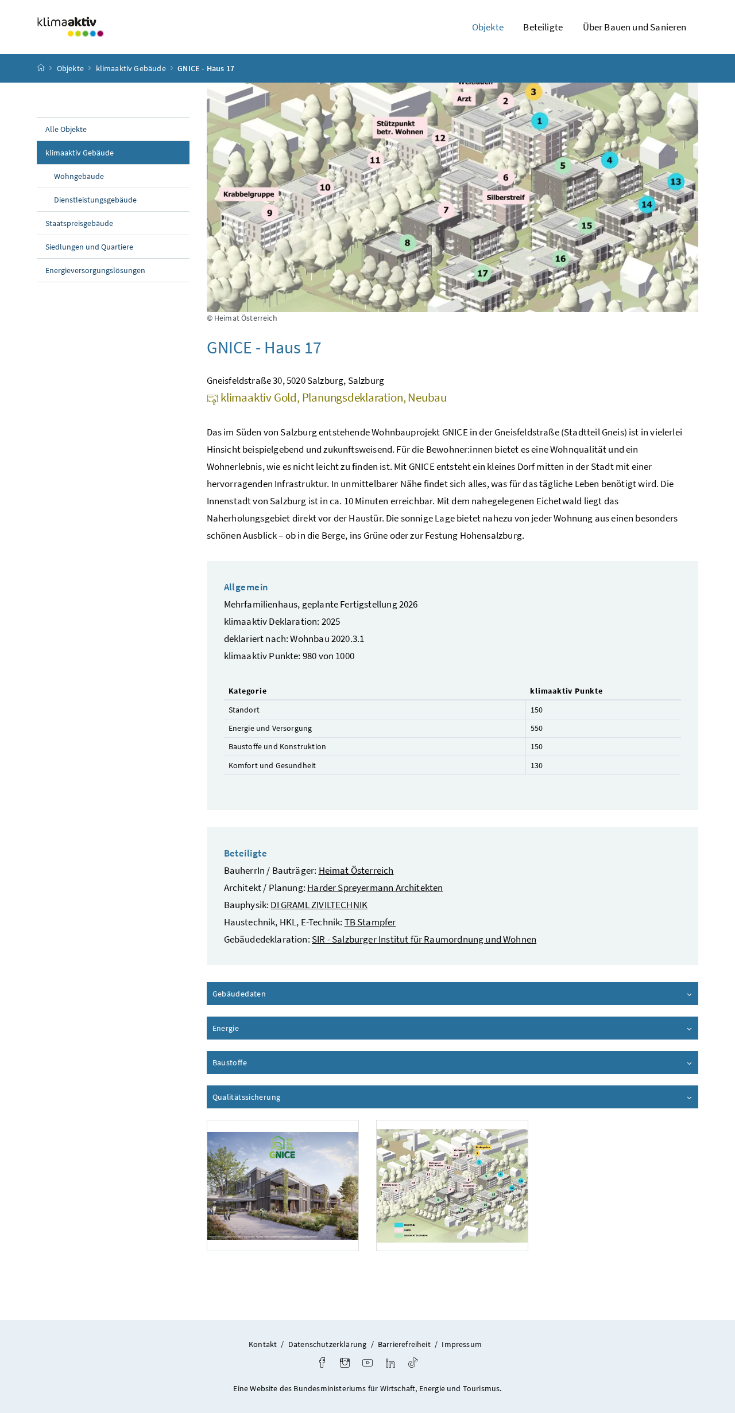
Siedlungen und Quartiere (89, 247)
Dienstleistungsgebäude (95, 199)
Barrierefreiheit (404, 1344)
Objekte (70, 68)
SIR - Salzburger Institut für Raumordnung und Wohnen (424, 939)
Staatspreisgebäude (79, 223)
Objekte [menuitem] (488, 27)
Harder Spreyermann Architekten (375, 887)
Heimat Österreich (356, 870)
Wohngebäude (79, 176)
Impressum (462, 1344)
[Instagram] (345, 1364)
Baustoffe (262, 1062)
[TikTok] (413, 1364)
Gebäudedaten (271, 993)
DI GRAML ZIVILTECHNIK (319, 904)
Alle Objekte (66, 129)
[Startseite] (41, 68)
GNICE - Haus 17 (205, 68)
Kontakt (263, 1344)
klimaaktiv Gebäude (131, 68)
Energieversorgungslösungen (95, 270)
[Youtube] (367, 1364)
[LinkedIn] (390, 1364)
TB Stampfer (370, 922)
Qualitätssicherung (279, 1097)
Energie (258, 1028)
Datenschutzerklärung (327, 1344)
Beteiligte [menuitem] (543, 27)
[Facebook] (322, 1364)
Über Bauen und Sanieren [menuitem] (635, 27)
